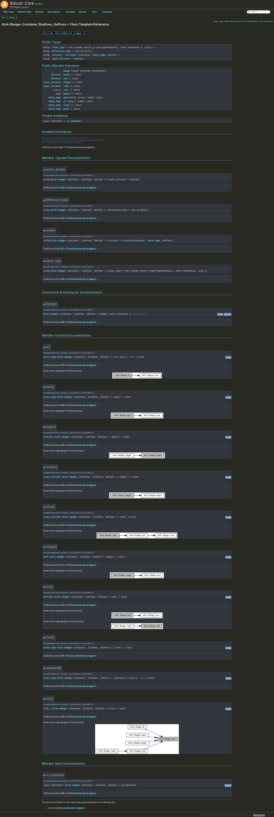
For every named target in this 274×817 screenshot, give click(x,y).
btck (3, 17)
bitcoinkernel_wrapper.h (70, 33)
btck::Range (58, 179)
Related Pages (25, 12)
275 (62, 365)
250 (62, 218)
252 (62, 187)
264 (62, 605)
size (65, 90)
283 (62, 656)
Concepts (70, 12)
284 (62, 405)
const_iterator (61, 58)
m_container (74, 121)
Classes (82, 12)
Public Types (218, 21)
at (64, 101)
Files (94, 12)
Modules (39, 12)
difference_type (61, 51)
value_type (58, 47)
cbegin (67, 82)
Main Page (8, 12)
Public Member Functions (234, 21)
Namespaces (54, 12)
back (65, 109)
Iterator (71, 55)
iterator (57, 55)
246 (60, 147)
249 (62, 279)
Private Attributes (251, 21)
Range (12, 17)
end (65, 78)
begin (66, 74)
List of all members (266, 21)
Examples (107, 12)
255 (62, 793)
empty (66, 93)
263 (62, 445)
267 (62, 525)
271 (62, 565)
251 (62, 248)
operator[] (69, 97)
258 (62, 322)
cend (65, 86)
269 (62, 716)
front (66, 105)
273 (62, 686)
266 (62, 485)
